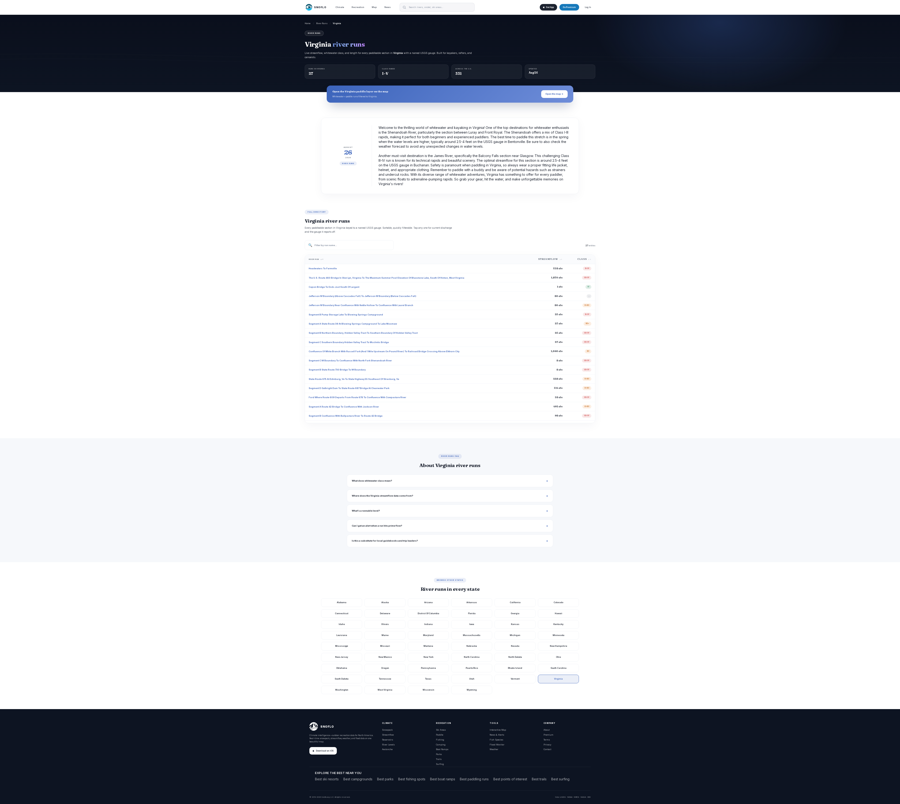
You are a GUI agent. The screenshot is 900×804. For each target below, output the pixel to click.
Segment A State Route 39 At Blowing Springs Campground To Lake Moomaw (353, 323)
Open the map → (554, 94)
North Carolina (472, 657)
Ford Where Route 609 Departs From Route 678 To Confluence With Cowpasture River (357, 397)
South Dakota (342, 678)
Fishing (440, 739)
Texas (428, 678)
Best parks (385, 779)
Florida (472, 613)
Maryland (428, 635)
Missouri (385, 646)
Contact (547, 749)
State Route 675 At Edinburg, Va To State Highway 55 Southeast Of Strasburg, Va (354, 379)
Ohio (558, 657)
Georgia (515, 613)
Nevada (515, 646)
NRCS (576, 797)
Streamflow (388, 734)
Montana (428, 646)
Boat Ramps (442, 749)
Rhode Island (515, 668)
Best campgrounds (357, 779)
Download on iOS (325, 751)
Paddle (439, 734)
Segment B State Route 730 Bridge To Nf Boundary (337, 369)
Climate (339, 7)
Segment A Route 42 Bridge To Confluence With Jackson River (344, 406)
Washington (341, 689)
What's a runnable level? (366, 510)
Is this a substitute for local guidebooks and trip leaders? (385, 540)
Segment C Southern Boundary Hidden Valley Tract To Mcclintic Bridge (349, 342)
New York (428, 657)
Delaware (385, 613)
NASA (583, 797)
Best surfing (560, 779)
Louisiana (341, 635)
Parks (439, 754)
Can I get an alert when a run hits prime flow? (377, 525)
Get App (550, 7)
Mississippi (341, 646)
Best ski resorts (327, 779)
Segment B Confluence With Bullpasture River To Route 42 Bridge (345, 416)
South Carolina (558, 668)
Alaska (385, 602)
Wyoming (472, 689)
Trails (439, 759)
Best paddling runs (474, 779)
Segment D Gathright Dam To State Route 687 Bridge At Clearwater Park (349, 388)
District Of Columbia (428, 613)
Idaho (342, 624)
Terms (547, 739)
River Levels (388, 744)
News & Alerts (497, 734)
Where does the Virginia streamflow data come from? (382, 495)
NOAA (569, 797)
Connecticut (341, 613)
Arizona (428, 602)
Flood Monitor (497, 744)
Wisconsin (428, 689)
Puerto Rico (472, 668)
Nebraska (471, 646)
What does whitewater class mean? (372, 480)
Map (374, 7)
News (387, 7)
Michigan (515, 635)
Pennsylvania (428, 668)
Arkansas (471, 602)
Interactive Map (498, 730)
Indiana (428, 624)
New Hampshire (558, 646)
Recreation (358, 7)
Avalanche (387, 749)
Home (308, 23)
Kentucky (558, 624)
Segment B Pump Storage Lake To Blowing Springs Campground (346, 314)
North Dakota (515, 657)
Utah (471, 678)
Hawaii (558, 613)
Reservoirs (387, 739)
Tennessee (385, 678)
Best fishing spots (411, 779)
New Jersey (341, 657)
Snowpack (387, 730)
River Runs (321, 23)
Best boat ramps (442, 779)
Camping (441, 744)
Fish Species (496, 739)
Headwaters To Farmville (323, 268)
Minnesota (558, 635)
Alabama (341, 602)
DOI (589, 797)
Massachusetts (471, 635)
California (515, 602)
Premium (548, 734)
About (547, 730)
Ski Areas (441, 730)
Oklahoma (341, 668)
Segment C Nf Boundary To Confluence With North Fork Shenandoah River (350, 360)
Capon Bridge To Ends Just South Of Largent (334, 287)
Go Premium (569, 7)
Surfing (440, 764)
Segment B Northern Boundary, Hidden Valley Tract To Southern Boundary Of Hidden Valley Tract (363, 333)
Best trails (539, 779)
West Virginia (385, 689)
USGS (563, 797)
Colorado (558, 602)
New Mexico (385, 657)
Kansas (515, 624)
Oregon (385, 668)
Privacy (547, 744)
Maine (385, 635)
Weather (494, 749)
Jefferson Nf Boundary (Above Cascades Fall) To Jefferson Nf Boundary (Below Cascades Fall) (362, 296)
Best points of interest (510, 779)
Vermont (515, 678)
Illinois (385, 624)
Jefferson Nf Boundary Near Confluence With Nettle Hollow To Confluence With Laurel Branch (361, 305)
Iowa (471, 624)
